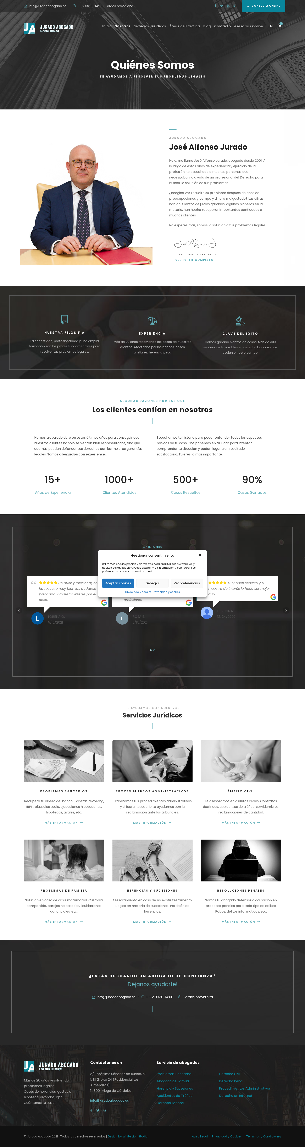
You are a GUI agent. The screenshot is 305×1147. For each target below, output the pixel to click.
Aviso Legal (200, 1136)
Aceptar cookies (118, 583)
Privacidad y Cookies (227, 1136)
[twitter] (221, 6)
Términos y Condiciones (263, 1136)
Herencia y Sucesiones (175, 1088)
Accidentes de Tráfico (175, 1095)
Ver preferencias (187, 583)
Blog (207, 26)
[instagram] (234, 6)
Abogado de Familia (173, 1081)
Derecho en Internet (236, 1095)
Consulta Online (266, 5)
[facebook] (215, 6)
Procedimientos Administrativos (245, 1088)
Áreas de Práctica (185, 26)
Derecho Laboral (170, 1103)
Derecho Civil (229, 1074)
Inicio (106, 26)
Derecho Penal (231, 1081)
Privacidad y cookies (138, 592)
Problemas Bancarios (174, 1074)
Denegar (153, 583)
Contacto (222, 26)
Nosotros (123, 26)
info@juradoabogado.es (47, 6)
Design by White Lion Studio (128, 1136)
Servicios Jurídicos (150, 26)
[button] (200, 555)
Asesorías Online (248, 26)
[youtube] (228, 6)
